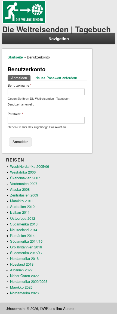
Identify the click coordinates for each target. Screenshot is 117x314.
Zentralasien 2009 (24, 195)
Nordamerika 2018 (24, 258)
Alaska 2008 (20, 189)
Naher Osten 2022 (24, 275)
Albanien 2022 (21, 269)
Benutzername (20, 85)
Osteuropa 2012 (22, 218)
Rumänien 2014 (22, 235)
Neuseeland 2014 (23, 229)
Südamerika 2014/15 (26, 241)
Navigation (58, 39)
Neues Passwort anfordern (56, 77)
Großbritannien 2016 (26, 247)
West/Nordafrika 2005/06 (29, 166)
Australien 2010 (22, 206)
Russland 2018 (21, 264)
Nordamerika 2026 (24, 292)
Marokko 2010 (21, 200)
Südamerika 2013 (24, 224)
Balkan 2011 (20, 212)
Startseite (15, 57)
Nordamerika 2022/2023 (28, 281)
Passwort (15, 113)
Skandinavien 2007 (25, 177)
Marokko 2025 (21, 287)
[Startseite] (24, 22)
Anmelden (20, 77)
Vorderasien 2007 (23, 183)
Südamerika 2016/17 (26, 252)
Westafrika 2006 (23, 172)
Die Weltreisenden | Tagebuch (56, 29)
